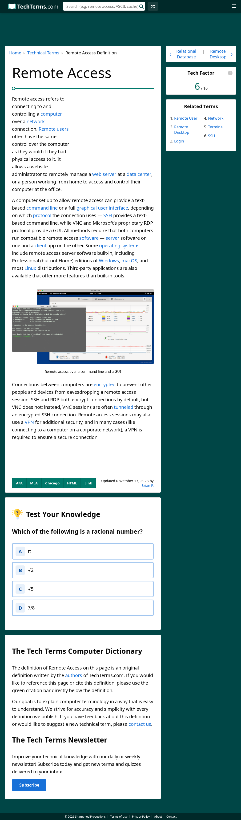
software (89, 238)
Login (179, 141)
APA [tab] (19, 483)
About (158, 817)
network (36, 121)
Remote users (54, 129)
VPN (29, 422)
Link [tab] (88, 483)
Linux (30, 268)
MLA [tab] (34, 483)
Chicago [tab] (52, 483)
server (112, 238)
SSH (107, 215)
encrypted (105, 384)
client (40, 245)
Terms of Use (119, 817)
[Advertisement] (114, 130)
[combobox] (104, 6)
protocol (42, 215)
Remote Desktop (181, 129)
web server (104, 174)
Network (216, 118)
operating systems (119, 245)
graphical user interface (102, 208)
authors (73, 675)
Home (15, 53)
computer (51, 114)
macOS (129, 260)
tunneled (123, 407)
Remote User (185, 118)
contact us (140, 724)
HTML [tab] (72, 483)
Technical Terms (43, 53)
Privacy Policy (141, 817)
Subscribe (29, 785)
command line (42, 208)
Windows (109, 260)
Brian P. (147, 485)
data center (139, 174)
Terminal (216, 127)
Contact (171, 817)
